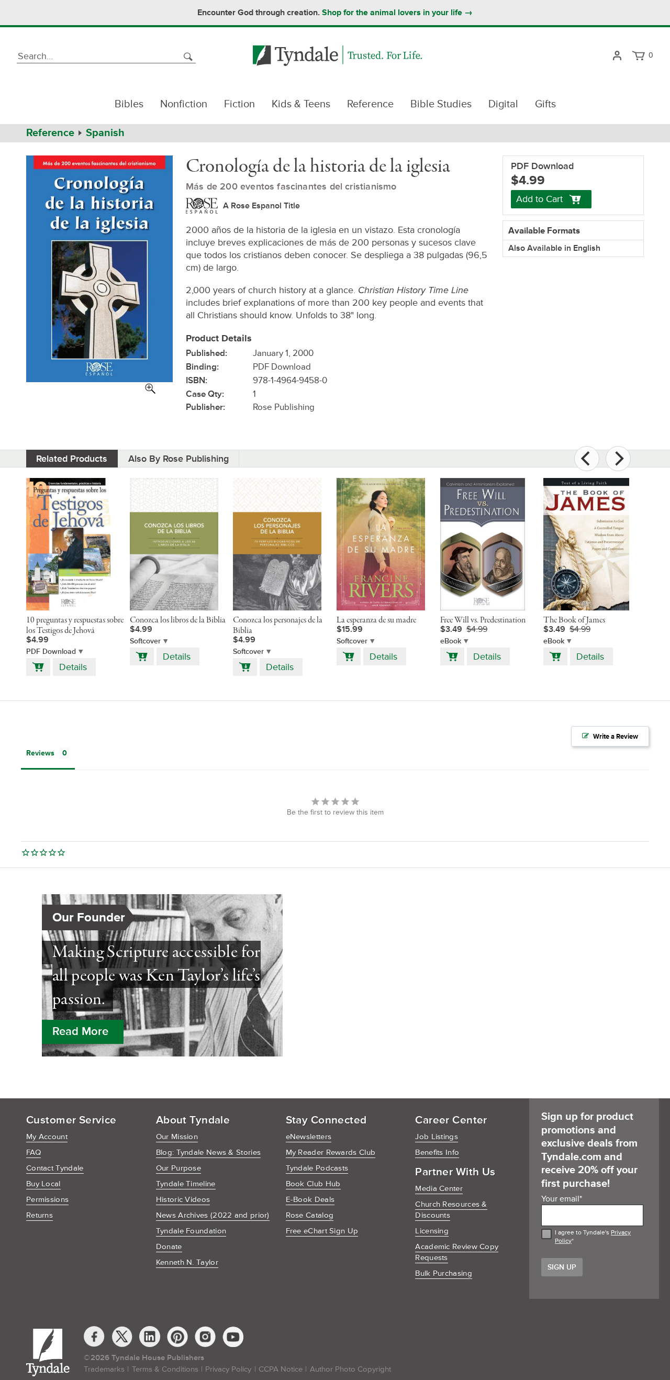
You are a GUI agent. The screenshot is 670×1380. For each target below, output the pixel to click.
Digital (503, 104)
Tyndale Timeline (186, 1184)
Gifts (545, 104)
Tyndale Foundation (191, 1231)
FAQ (33, 1153)
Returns (39, 1215)
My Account (47, 1137)
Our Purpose (178, 1168)
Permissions (47, 1200)
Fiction (239, 104)
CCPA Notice (281, 1369)
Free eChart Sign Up (322, 1231)
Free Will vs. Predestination (483, 620)
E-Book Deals (310, 1200)
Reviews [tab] (40, 753)
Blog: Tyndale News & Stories (208, 1153)
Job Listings (436, 1137)
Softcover (145, 641)
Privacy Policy (228, 1369)
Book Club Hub (313, 1184)
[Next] (618, 458)
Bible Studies (441, 104)
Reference (370, 104)
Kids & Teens (301, 104)
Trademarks (104, 1369)
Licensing (432, 1231)
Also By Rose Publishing (178, 458)
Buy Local (43, 1184)
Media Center (439, 1189)
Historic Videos (183, 1200)
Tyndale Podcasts (317, 1168)
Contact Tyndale (55, 1168)
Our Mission (177, 1137)
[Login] (616, 56)
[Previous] (586, 458)
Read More (80, 1032)
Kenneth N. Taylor (187, 1262)
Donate (169, 1247)
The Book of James (574, 620)
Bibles (129, 104)
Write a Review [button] (615, 736)
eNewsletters (309, 1137)
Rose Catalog (310, 1215)
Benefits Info (437, 1153)
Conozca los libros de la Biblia (178, 620)
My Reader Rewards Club (331, 1153)
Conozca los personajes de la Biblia (277, 626)
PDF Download (51, 651)
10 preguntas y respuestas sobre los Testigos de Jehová (75, 626)
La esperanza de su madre (376, 620)
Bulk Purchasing (443, 1273)
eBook (450, 641)
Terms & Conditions (165, 1369)
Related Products (71, 458)
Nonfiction (183, 104)
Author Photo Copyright (350, 1369)
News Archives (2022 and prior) (213, 1215)
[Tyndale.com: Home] (337, 56)
